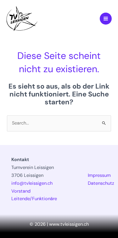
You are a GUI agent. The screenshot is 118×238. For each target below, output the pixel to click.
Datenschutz (101, 183)
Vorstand (21, 191)
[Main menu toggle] (106, 19)
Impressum (99, 175)
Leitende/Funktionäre (34, 199)
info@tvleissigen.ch (32, 183)
